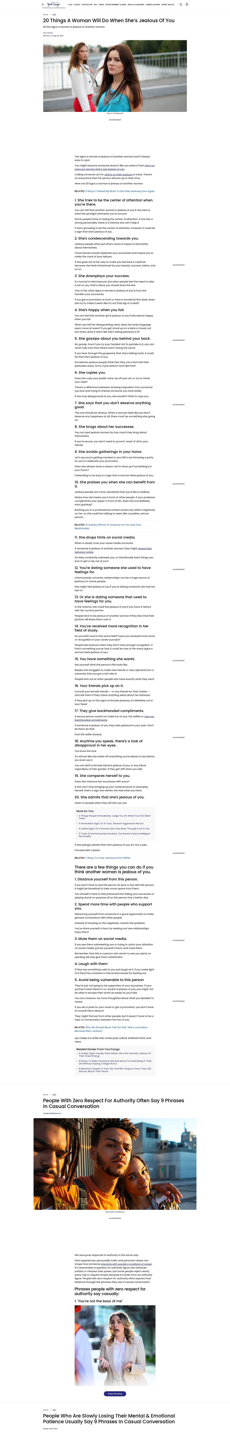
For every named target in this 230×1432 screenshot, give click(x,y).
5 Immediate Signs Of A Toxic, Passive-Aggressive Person (111, 823)
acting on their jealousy (118, 174)
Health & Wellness (136, 4)
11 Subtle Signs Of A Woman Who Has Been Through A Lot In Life (114, 828)
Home (45, 14)
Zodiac (77, 4)
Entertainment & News (116, 4)
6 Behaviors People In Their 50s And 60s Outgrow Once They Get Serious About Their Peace (115, 1070)
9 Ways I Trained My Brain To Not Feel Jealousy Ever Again (120, 191)
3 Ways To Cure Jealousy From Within (107, 858)
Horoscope (87, 4)
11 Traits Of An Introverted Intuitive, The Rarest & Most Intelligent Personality (114, 835)
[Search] (180, 4)
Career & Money (153, 4)
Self (95, 4)
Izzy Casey (48, 33)
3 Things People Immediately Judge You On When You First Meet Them (115, 817)
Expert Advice (167, 4)
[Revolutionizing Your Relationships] (54, 4)
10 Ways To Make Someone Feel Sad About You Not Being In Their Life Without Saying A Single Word (115, 1062)
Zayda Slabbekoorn (52, 1113)
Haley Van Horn (50, 1428)
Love (70, 4)
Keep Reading (115, 1393)
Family (101, 4)
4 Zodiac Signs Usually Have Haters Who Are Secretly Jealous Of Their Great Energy (115, 1054)
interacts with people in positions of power (126, 1264)
